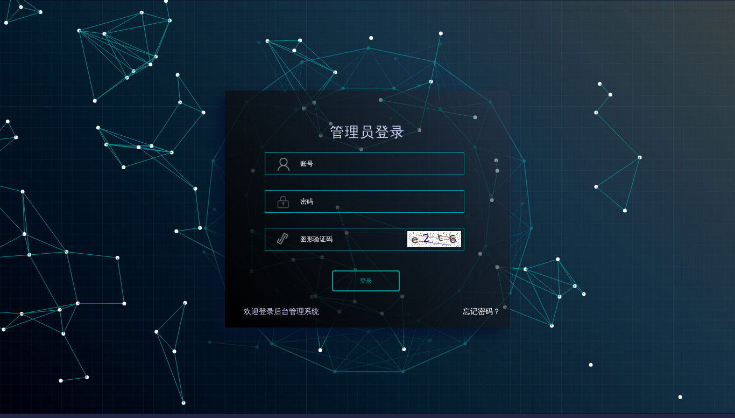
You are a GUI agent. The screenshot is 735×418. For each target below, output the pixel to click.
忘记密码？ (481, 312)
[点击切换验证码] (434, 239)
